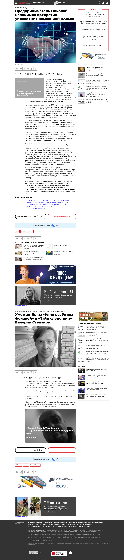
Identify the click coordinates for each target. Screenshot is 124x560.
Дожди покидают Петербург (93, 45)
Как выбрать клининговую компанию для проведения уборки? (31, 253)
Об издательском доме (35, 522)
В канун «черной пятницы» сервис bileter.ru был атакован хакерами (33, 258)
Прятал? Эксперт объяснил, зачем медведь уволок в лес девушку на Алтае (96, 88)
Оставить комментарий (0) (62, 216)
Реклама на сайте (54, 524)
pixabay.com (19, 64)
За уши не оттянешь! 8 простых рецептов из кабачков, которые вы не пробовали (97, 69)
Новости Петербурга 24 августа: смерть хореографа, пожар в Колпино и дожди (93, 14)
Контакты (31, 524)
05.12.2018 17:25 (19, 8)
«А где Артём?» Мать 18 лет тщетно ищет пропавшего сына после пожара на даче (96, 327)
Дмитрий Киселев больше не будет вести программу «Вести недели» (96, 376)
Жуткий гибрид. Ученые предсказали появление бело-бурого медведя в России (97, 353)
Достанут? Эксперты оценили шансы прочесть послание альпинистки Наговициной (97, 81)
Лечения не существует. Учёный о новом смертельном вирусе (96, 74)
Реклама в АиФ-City (86, 524)
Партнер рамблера (44, 552)
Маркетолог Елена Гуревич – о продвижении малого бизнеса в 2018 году (64, 253)
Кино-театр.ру (19, 368)
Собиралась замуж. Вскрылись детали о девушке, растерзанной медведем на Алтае (96, 347)
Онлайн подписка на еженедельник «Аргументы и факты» (87, 522)
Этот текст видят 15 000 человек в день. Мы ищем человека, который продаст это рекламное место (48, 202)
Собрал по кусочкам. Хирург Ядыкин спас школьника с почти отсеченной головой (97, 359)
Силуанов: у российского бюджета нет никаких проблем (96, 389)
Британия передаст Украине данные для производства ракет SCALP (97, 382)
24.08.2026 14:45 (20, 311)
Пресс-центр (48, 522)
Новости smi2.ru (21, 306)
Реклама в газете (41, 524)
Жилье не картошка (37, 209)
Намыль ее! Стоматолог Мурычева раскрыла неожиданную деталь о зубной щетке (96, 334)
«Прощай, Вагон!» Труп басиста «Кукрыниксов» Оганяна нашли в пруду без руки (49, 430)
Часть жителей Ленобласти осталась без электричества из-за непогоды (93, 22)
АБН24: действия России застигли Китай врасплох (96, 370)
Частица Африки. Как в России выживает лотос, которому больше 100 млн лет (97, 340)
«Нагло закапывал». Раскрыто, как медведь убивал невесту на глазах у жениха (97, 101)
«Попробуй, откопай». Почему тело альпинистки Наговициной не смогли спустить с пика (97, 94)
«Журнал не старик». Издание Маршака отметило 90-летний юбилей (93, 37)
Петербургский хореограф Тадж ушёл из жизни (93, 30)
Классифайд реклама (34, 526)
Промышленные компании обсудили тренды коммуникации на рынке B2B (46, 206)
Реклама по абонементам (70, 524)
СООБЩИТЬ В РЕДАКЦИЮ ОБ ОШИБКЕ (79, 526)
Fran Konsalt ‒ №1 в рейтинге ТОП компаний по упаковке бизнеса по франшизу (33, 246)
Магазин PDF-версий (60, 522)
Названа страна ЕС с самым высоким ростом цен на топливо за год (97, 395)
